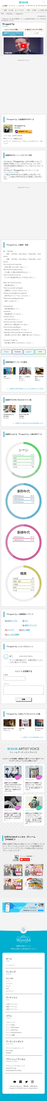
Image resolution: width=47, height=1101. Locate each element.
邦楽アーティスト (12, 1007)
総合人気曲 (9, 978)
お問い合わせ (33, 1086)
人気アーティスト (12, 1004)
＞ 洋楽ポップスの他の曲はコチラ (32, 737)
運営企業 (26, 1086)
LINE (40, 352)
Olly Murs (10, 14)
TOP (2, 14)
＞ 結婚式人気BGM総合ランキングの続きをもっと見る (25, 388)
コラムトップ (10, 1022)
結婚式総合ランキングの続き (16, 362)
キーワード (9, 991)
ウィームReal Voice (12, 1030)
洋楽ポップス (18, 138)
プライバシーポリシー (16, 1086)
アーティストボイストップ (14, 1048)
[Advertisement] (23, 86)
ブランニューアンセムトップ (15, 1066)
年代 (7, 988)
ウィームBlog (10, 1025)
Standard (8, 1053)
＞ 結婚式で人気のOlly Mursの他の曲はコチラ (28, 423)
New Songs (9, 1050)
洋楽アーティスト (12, 1009)
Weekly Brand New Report (13, 1070)
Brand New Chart (11, 1068)
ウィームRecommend (12, 1027)
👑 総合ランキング (33, 29)
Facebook (18, 352)
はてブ (29, 352)
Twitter (6, 352)
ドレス (8, 986)
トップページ (10, 965)
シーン (8, 981)
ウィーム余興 (10, 1035)
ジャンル (9, 983)
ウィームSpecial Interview (14, 1032)
